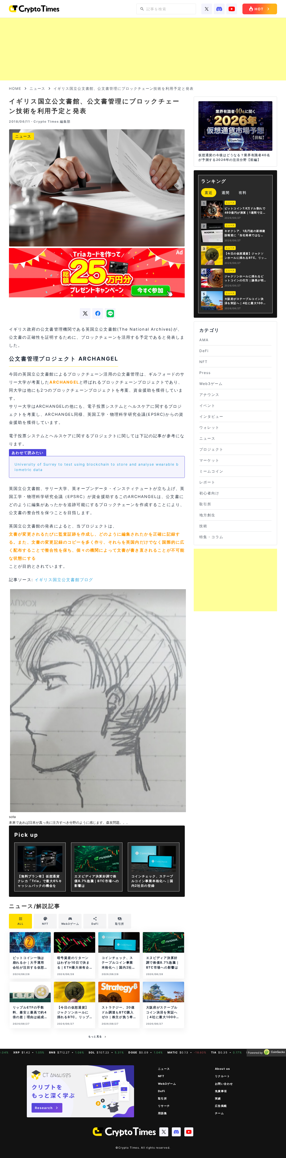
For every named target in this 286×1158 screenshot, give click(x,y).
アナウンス (209, 394)
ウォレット (209, 427)
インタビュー (211, 416)
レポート (207, 482)
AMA (204, 340)
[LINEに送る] (110, 313)
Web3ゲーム (211, 383)
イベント (207, 405)
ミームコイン (211, 471)
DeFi (204, 351)
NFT (203, 361)
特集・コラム (211, 537)
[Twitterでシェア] (85, 313)
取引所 (205, 504)
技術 (203, 526)
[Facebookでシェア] (97, 313)
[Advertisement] (143, 49)
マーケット (209, 460)
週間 (226, 192)
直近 (209, 192)
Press (205, 372)
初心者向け (209, 493)
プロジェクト (211, 449)
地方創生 (207, 515)
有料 (243, 192)
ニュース (37, 88)
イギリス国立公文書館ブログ (64, 579)
